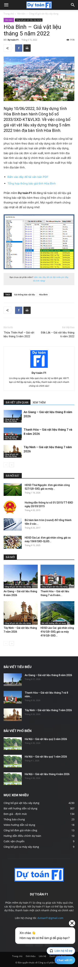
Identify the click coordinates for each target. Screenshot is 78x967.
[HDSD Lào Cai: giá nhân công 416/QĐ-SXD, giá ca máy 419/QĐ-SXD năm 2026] (57, 613)
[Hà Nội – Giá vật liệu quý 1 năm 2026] (13, 761)
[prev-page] (6, 465)
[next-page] (11, 465)
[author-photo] (39, 367)
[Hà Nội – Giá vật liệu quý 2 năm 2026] (13, 743)
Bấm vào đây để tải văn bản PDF (27, 177)
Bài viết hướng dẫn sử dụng (54, 623)
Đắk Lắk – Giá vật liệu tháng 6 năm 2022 (57, 334)
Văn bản (21, 13)
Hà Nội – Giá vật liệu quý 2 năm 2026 (46, 739)
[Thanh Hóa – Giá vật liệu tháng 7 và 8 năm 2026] (13, 434)
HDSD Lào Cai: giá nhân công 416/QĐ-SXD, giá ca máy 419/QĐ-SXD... (57, 631)
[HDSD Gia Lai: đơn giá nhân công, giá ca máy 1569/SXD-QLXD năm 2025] (13, 542)
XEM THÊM (39, 402)
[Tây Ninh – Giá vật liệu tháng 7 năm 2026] (13, 451)
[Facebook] (18, 48)
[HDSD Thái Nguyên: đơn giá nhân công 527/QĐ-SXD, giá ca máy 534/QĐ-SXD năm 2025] (13, 489)
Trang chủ (9, 13)
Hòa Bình (43, 294)
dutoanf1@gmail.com (50, 918)
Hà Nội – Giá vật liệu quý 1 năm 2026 (46, 756)
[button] (6, 5)
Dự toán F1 (13, 39)
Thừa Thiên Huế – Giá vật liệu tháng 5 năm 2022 (19, 334)
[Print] (27, 48)
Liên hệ (42, 956)
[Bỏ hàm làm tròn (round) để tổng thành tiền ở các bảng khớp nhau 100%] (13, 524)
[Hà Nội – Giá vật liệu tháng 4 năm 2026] (13, 778)
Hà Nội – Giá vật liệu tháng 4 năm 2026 (47, 774)
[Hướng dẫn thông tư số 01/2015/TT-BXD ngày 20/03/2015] (10, 507)
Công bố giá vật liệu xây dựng (43, 13)
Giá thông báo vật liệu (24, 294)
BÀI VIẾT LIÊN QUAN (17, 402)
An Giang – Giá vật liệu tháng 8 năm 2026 (48, 675)
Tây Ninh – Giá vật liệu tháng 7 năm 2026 (48, 710)
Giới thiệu (30, 956)
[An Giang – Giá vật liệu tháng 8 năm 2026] (13, 416)
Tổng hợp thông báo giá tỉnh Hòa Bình (31, 183)
